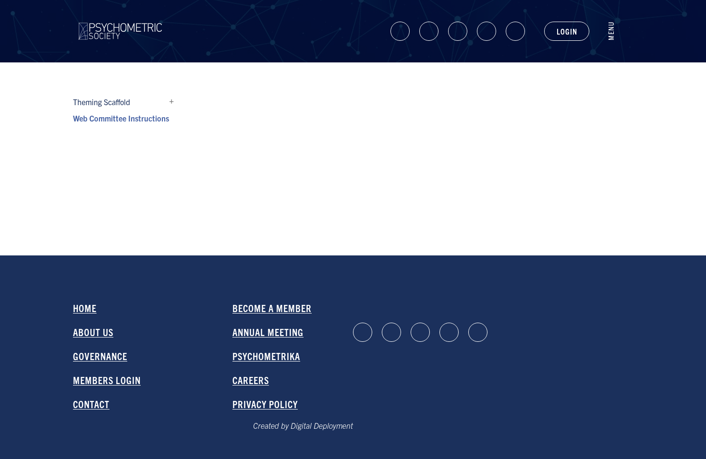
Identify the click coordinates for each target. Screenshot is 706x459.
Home (85, 308)
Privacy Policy (265, 404)
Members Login (107, 380)
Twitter (515, 31)
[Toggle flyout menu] (616, 31)
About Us (93, 332)
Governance (100, 356)
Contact (91, 404)
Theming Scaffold (171, 102)
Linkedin (400, 31)
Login (567, 31)
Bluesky (457, 31)
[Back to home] (120, 22)
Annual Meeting (268, 332)
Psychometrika (266, 356)
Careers (250, 380)
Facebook (428, 31)
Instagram (486, 31)
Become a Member (272, 308)
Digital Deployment (322, 425)
